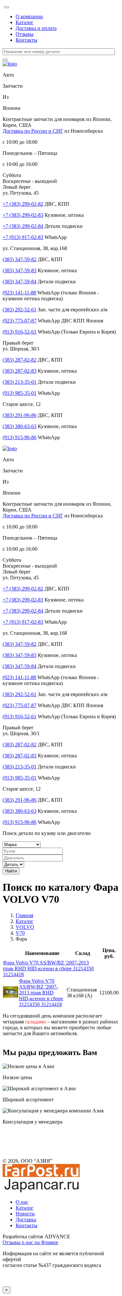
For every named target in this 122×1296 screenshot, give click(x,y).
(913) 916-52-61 (19, 332)
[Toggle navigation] (6, 7)
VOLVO (25, 927)
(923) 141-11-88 (19, 292)
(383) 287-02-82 (19, 360)
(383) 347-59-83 (19, 270)
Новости (25, 1213)
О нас (22, 1202)
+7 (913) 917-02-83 (23, 237)
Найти (11, 871)
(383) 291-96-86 (19, 415)
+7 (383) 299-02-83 (23, 215)
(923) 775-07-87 (19, 320)
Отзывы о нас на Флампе (30, 1242)
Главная (24, 915)
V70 (20, 933)
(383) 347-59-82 (19, 259)
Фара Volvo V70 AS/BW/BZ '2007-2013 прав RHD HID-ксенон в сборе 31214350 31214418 (48, 968)
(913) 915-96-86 (19, 437)
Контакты (26, 40)
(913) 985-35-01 (19, 393)
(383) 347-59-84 (19, 281)
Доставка (26, 1219)
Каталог (25, 22)
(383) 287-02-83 (19, 371)
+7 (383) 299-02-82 (23, 204)
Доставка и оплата (36, 28)
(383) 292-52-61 (19, 309)
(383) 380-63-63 (19, 426)
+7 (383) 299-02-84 (23, 226)
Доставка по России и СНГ (33, 131)
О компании (29, 16)
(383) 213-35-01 (19, 382)
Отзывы (25, 34)
